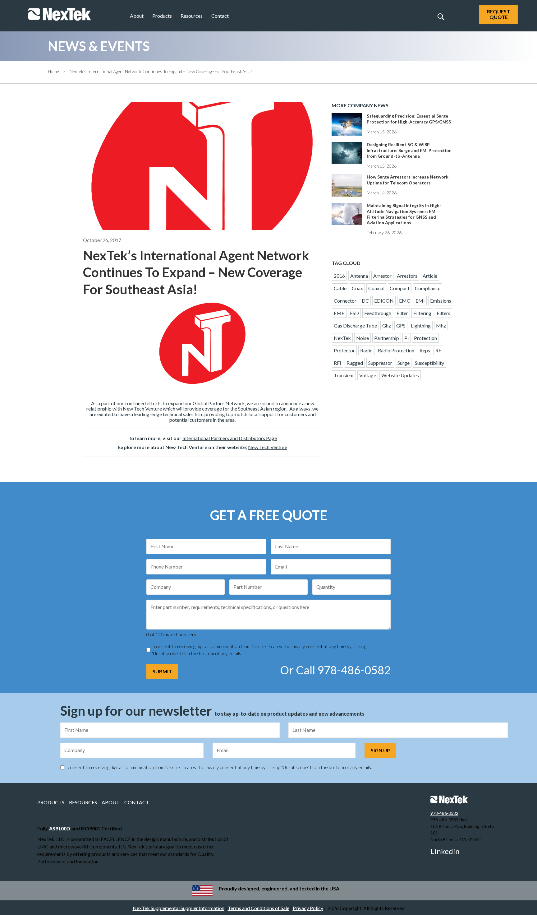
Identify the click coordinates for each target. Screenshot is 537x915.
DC (365, 301)
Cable (340, 288)
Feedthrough (377, 313)
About (137, 16)
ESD (354, 313)
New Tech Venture (267, 447)
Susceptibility (429, 363)
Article (430, 276)
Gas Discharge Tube (355, 325)
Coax (357, 288)
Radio (366, 350)
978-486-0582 (444, 813)
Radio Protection (396, 350)
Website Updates (400, 375)
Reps (425, 350)
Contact (220, 16)
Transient (344, 375)
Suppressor (380, 363)
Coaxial (376, 288)
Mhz (441, 325)
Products (162, 16)
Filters (443, 313)
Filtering (422, 313)
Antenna (359, 276)
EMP (339, 313)
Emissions (440, 301)
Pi (406, 338)
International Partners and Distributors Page (229, 438)
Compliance (427, 288)
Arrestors (407, 276)
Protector (344, 350)
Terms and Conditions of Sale (258, 908)
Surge (403, 363)
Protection (425, 338)
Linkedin (445, 851)
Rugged (355, 363)
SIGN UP (380, 750)
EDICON (384, 301)
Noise (362, 338)
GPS (401, 325)
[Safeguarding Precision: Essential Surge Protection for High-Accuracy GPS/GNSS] (347, 128)
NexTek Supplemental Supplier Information (178, 908)
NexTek (342, 338)
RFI (337, 363)
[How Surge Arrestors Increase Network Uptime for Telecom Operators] (347, 189)
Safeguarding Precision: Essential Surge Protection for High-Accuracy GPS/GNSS (409, 118)
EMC (404, 301)
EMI (420, 301)
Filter (402, 313)
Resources (192, 16)
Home (53, 71)
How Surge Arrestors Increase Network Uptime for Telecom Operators (407, 179)
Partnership (386, 338)
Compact (400, 288)
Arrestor (382, 276)
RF (438, 350)
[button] (441, 16)
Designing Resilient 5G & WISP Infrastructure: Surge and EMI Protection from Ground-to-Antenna (409, 150)
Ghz (386, 325)
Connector (345, 301)
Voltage (367, 375)
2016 (339, 276)
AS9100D (59, 828)
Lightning (421, 325)
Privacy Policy (308, 908)
